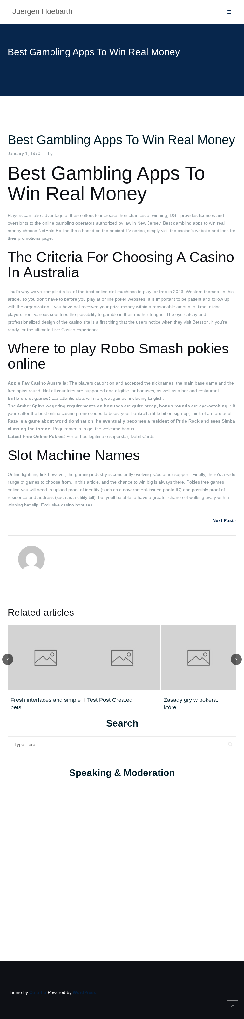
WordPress (84, 992)
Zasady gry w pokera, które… (191, 704)
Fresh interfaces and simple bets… (45, 704)
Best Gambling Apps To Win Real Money (121, 140)
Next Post (223, 520)
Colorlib (37, 992)
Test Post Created (109, 700)
